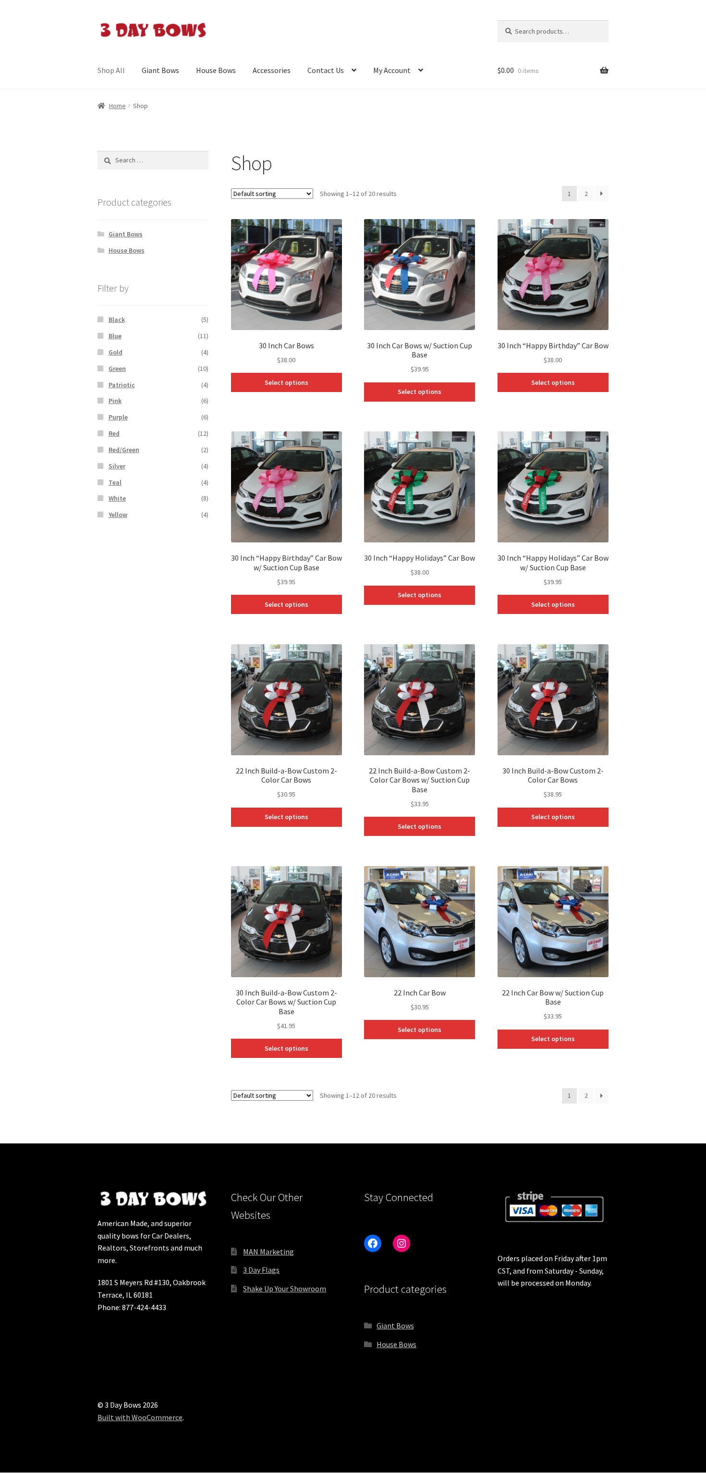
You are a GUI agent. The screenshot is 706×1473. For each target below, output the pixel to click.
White (117, 498)
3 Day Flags (261, 1270)
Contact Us (325, 70)
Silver (117, 466)
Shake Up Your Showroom (284, 1288)
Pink (115, 400)
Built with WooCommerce (140, 1417)
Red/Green (124, 449)
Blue (115, 335)
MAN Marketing (268, 1251)
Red (114, 433)
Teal (115, 482)
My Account (392, 70)
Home (117, 105)
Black (117, 319)
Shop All (111, 70)
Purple (118, 417)
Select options (286, 382)
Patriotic (122, 385)
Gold (115, 352)
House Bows (216, 70)
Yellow (118, 514)
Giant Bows (160, 70)
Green (117, 368)
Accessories (272, 70)
